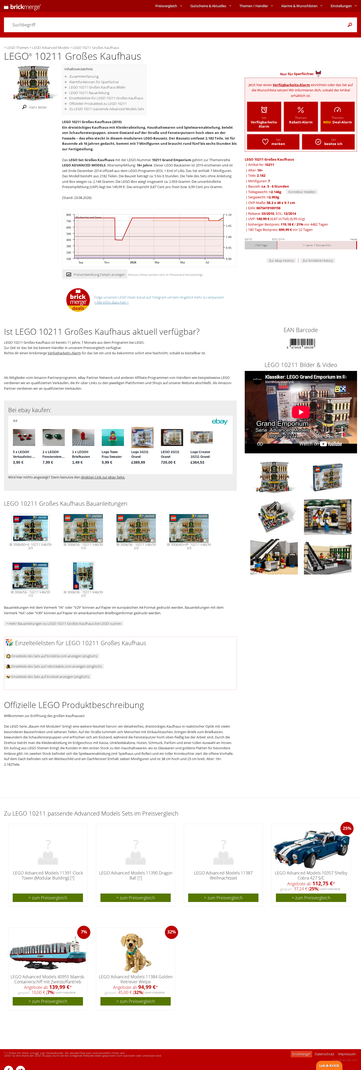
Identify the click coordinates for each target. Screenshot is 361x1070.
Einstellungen (341, 5)
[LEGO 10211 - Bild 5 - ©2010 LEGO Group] (327, 556)
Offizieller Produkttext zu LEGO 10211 (98, 103)
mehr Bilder (38, 107)
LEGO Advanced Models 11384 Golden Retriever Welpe (136, 979)
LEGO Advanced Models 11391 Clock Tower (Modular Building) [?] (48, 875)
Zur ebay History (281, 260)
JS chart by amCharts (88, 217)
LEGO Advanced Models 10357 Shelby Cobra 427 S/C (311, 875)
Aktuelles (208, 5)
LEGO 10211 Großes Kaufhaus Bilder (97, 87)
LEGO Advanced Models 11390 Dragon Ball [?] (135, 875)
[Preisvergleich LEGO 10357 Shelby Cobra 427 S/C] (311, 849)
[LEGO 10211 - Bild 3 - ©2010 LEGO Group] (327, 516)
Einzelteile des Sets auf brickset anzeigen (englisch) (50, 676)
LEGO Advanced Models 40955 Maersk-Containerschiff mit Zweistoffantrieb (48, 979)
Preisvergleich (166, 5)
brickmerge (301, 1054)
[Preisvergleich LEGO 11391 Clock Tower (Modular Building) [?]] (48, 849)
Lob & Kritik (329, 1065)
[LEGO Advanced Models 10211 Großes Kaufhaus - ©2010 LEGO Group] (274, 477)
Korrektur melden (302, 191)
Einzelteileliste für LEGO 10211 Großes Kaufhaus (106, 98)
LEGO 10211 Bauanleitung (89, 92)
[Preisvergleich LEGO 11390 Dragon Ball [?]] (136, 849)
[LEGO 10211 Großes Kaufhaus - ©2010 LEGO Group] (33, 83)
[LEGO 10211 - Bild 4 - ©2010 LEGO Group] (274, 556)
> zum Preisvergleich (48, 898)
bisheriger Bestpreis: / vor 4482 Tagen (288, 224)
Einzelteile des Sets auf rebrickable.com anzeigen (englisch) (56, 666)
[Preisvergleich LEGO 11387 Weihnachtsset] (223, 849)
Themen (253, 5)
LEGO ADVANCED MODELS (83, 165)
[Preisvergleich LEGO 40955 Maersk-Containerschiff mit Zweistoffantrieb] (48, 953)
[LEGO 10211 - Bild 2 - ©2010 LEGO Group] (274, 516)
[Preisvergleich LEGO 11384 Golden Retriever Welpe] (136, 953)
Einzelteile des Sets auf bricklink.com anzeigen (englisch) (54, 656)
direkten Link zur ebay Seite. (103, 477)
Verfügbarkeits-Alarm (291, 84)
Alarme (299, 5)
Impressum (346, 1054)
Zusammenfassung (84, 76)
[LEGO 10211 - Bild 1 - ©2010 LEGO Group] (327, 477)
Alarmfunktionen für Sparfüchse (94, 82)
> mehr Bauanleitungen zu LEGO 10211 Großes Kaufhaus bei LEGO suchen (63, 623)
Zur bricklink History (318, 260)
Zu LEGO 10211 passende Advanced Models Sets (106, 108)
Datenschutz (324, 1054)
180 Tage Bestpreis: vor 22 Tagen (280, 229)
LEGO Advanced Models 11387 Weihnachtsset (223, 875)
